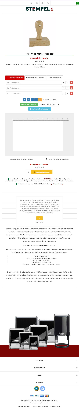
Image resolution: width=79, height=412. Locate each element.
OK (39, 218)
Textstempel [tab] (15, 77)
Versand (58, 406)
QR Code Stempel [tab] (55, 77)
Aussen (42, 104)
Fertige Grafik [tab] (36, 77)
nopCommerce (44, 403)
